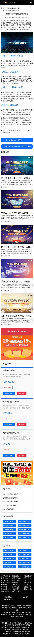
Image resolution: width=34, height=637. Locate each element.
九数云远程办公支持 (9, 559)
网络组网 (4, 587)
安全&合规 (15, 587)
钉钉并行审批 (22, 550)
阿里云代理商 (25, 625)
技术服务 (15, 582)
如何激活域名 (7, 563)
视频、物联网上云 (5, 591)
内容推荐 (7, 489)
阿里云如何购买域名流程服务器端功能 (9, 534)
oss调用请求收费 (8, 567)
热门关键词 (8, 516)
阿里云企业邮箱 (15, 627)
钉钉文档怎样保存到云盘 (10, 502)
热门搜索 (7, 545)
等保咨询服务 (9, 370)
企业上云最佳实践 (16, 585)
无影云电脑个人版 (11, 432)
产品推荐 (7, 363)
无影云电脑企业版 (11, 401)
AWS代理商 (15, 629)
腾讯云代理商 (26, 632)
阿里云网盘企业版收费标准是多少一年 (24, 534)
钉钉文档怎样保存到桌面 (10, 498)
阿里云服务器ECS (16, 576)
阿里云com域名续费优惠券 (24, 538)
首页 (2, 8)
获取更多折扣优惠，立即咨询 (17, 331)
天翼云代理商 (13, 623)
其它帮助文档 (5, 582)
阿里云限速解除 (7, 554)
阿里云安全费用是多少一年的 (9, 538)
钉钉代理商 (7, 625)
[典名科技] (10, 2)
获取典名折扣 (8, 393)
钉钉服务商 (28, 623)
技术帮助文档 (10, 8)
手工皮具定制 (24, 629)
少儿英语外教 (7, 632)
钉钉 (18, 8)
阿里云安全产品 (5, 580)
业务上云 (27, 585)
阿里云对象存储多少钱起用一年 (9, 522)
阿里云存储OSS (16, 578)
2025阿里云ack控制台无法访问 (24, 559)
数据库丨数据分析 (28, 587)
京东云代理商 (16, 632)
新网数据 (8, 629)
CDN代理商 (5, 627)
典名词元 (21, 634)
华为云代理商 (16, 625)
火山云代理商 (13, 634)
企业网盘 (5, 634)
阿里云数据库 (28, 576)
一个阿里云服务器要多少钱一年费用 (9, 526)
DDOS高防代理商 (26, 627)
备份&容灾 (15, 589)
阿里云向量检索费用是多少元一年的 (24, 530)
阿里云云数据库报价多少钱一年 (9, 530)
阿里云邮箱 (4, 578)
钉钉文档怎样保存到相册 (10, 494)
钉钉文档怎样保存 (8, 509)
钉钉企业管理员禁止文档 (24, 563)
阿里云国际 (27, 582)
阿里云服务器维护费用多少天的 (24, 526)
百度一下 (21, 623)
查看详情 (21, 393)
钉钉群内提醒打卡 (8, 550)
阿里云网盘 (27, 578)
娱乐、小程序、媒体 (27, 589)
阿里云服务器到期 (24, 567)
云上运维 (4, 589)
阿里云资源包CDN (16, 580)
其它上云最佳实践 (16, 591)
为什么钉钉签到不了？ (16, 140)
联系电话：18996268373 (8, 598)
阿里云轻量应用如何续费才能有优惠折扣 (24, 555)
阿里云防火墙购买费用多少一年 (24, 522)
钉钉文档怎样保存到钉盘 (10, 505)
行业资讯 (4, 585)
